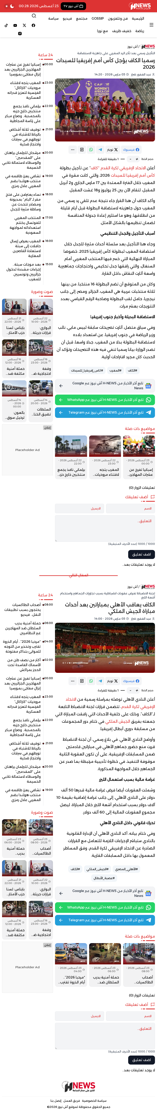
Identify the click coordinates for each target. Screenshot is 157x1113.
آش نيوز (133, 46)
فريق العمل (71, 1101)
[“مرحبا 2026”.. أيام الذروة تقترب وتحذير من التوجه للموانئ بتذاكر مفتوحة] (71, 965)
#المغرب (115, 370)
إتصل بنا (55, 1101)
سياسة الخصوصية (94, 1101)
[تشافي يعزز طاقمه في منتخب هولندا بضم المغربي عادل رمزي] (27, 182)
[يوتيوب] (15, 25)
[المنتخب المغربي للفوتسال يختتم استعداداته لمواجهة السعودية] (27, 226)
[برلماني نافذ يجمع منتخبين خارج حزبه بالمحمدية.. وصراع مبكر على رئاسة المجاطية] (71, 457)
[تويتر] (24, 25)
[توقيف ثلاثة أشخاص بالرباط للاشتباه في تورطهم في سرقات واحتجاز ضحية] (27, 138)
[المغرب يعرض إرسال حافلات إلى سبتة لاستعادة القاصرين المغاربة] (27, 250)
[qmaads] (79, 1086)
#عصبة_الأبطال (104, 878)
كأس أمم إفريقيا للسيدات (133, 175)
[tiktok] (6, 25)
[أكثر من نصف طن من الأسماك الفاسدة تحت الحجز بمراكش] (27, 666)
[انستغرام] (20, 33)
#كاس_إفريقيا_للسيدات (87, 370)
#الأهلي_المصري (126, 869)
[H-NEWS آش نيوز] (139, 6)
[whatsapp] (91, 150)
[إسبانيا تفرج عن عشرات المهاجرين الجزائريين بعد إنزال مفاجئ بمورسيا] (139, 457)
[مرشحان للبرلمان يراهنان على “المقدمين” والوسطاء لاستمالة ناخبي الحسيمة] (27, 161)
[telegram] (100, 150)
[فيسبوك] (33, 25)
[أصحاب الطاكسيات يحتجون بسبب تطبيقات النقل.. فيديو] (139, 965)
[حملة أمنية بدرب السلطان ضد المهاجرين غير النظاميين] (105, 965)
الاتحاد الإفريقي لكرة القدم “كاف (118, 168)
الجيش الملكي (117, 721)
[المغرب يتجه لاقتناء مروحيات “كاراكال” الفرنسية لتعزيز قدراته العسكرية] (105, 457)
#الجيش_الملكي (97, 869)
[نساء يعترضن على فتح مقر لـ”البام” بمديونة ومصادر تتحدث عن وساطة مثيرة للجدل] (27, 203)
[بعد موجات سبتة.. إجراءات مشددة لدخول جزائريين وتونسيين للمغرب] (27, 273)
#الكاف (132, 370)
